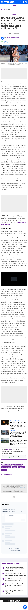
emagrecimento (6, 467)
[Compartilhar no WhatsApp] (2, 41)
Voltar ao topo (6, 480)
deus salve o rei (18, 464)
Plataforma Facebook (12, 488)
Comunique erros (7, 474)
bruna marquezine (6, 464)
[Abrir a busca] (26, 2)
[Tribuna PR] (14, 601)
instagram (21, 467)
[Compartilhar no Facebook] (5, 41)
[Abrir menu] (2, 2)
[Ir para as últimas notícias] (20, 2)
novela (4, 470)
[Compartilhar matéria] (23, 2)
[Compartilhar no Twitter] (7, 41)
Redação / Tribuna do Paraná (12, 37)
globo (14, 467)
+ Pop (14, 6)
